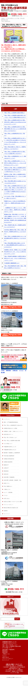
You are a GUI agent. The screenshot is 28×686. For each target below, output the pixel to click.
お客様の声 (6, 468)
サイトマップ (6, 513)
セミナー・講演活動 (8, 492)
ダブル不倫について (8, 443)
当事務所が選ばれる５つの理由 (10, 428)
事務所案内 (6, 471)
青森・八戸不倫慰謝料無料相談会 (11, 422)
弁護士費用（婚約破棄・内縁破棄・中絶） (13, 480)
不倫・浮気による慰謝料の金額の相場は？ (14, 112)
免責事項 (6, 510)
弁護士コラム (6, 483)
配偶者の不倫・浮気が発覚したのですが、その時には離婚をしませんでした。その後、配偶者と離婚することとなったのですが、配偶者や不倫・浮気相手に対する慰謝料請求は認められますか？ (15, 218)
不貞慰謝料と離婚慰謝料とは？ (12, 263)
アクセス (6, 495)
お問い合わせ (6, 498)
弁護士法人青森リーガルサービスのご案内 (13, 501)
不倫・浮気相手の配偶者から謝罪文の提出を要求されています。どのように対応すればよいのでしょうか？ (15, 258)
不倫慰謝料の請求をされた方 (10, 449)
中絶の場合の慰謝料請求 (9, 455)
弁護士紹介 (6, 474)
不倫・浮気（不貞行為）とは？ (10, 437)
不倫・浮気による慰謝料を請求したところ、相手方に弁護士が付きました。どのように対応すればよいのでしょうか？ (15, 163)
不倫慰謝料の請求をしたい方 (10, 446)
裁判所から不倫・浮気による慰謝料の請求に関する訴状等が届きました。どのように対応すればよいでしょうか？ (15, 176)
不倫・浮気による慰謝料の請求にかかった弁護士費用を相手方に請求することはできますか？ (15, 238)
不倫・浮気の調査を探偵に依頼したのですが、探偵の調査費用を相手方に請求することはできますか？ (15, 245)
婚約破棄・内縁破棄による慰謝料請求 (12, 452)
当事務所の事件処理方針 (9, 458)
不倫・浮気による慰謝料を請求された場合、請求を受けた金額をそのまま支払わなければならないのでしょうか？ (15, 122)
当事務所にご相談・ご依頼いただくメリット (13, 431)
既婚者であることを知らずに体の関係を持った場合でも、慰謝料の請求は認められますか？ (15, 203)
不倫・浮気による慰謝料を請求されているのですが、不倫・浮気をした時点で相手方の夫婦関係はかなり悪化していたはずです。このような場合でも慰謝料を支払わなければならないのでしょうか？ (15, 189)
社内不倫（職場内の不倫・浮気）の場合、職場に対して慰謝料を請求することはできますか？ (15, 231)
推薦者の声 (6, 464)
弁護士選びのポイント (8, 434)
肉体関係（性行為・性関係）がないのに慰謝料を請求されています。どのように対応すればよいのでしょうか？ (15, 251)
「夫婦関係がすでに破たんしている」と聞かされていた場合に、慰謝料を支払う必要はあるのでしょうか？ (15, 209)
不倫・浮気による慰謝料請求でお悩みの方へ (13, 425)
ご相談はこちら (7, 489)
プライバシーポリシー (8, 504)
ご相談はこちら (6, 653)
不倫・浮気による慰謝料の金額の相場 (12, 440)
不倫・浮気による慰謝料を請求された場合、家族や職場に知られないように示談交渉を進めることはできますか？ (15, 128)
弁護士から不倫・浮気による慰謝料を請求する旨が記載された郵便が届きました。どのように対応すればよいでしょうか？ (15, 169)
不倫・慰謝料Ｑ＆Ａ (8, 486)
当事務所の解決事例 (8, 461)
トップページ (6, 419)
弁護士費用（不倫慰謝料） (9, 477)
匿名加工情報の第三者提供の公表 (11, 507)
